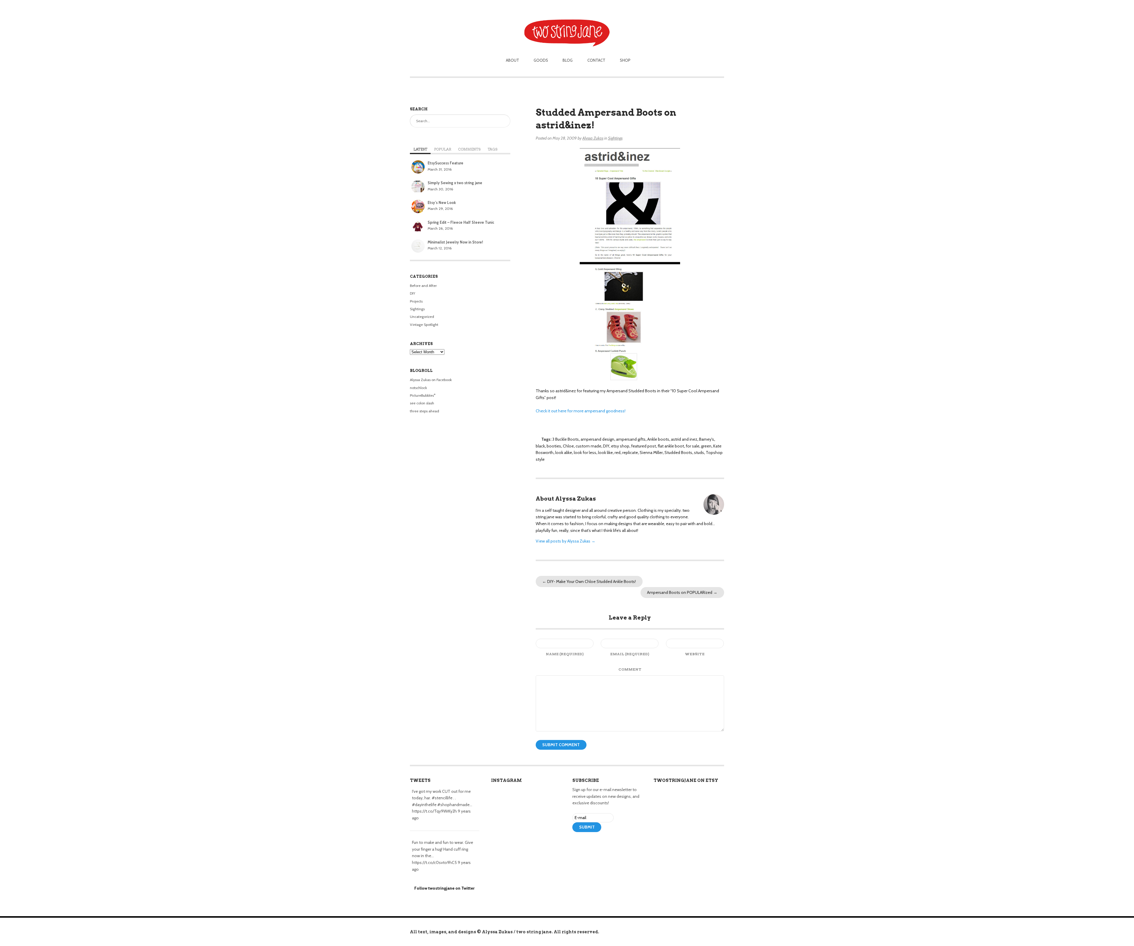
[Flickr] (602, 844)
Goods (541, 60)
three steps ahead (424, 411)
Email (629, 654)
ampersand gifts (631, 439)
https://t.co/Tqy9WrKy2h (434, 811)
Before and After (423, 285)
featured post (643, 446)
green (706, 446)
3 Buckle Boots (565, 439)
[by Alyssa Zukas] (567, 24)
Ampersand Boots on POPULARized (682, 592)
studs (699, 452)
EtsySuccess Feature (445, 163)
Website (695, 654)
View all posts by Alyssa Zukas (565, 541)
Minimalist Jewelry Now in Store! (455, 242)
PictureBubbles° (422, 395)
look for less (585, 452)
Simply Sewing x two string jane (455, 183)
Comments (469, 149)
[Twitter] (585, 844)
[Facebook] (593, 844)
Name (565, 654)
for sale (692, 446)
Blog (568, 60)
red (617, 452)
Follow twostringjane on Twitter (444, 888)
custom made (588, 446)
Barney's (706, 439)
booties (554, 446)
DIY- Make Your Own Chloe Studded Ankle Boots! (589, 581)
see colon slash (422, 403)
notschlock (418, 387)
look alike (563, 452)
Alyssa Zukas (592, 138)
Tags (492, 149)
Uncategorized (422, 316)
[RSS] (576, 844)
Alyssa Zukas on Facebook (431, 380)
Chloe (568, 446)
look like (605, 452)
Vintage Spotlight (424, 324)
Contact (596, 60)
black (540, 446)
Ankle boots (658, 439)
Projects (416, 301)
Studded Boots (678, 452)
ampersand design (597, 439)
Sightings (615, 138)
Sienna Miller (651, 452)
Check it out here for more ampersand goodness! (580, 411)
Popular (442, 149)
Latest (420, 149)
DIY (606, 446)
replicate (630, 452)
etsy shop (620, 446)
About (512, 60)
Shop (625, 60)
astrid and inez (684, 439)
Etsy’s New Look (442, 202)
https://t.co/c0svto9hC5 (434, 862)
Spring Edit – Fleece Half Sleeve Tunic (461, 222)
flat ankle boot (671, 446)
